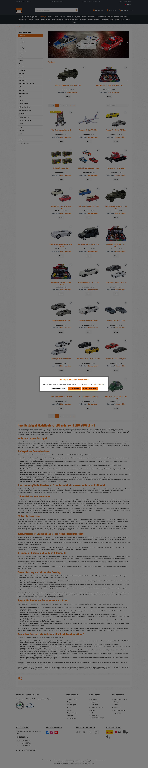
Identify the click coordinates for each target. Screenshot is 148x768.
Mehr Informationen (99, 384)
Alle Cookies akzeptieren (90, 388)
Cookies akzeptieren (74, 388)
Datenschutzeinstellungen (59, 388)
